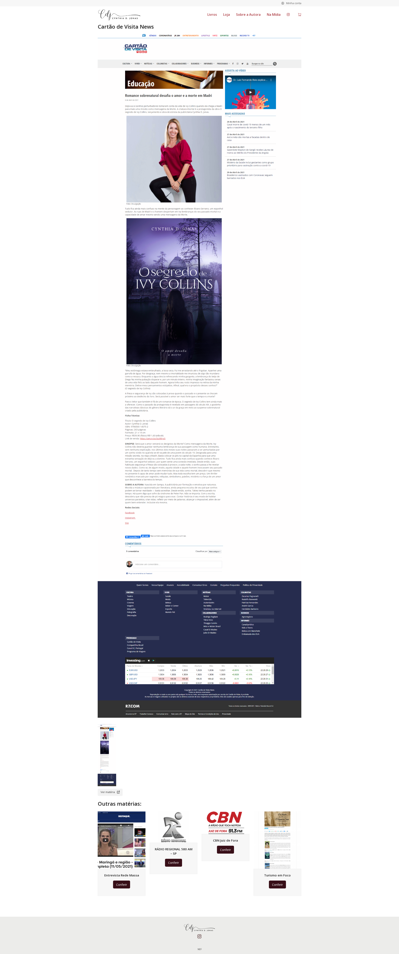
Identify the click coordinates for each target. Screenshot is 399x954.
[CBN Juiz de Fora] (225, 822)
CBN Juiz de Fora (225, 840)
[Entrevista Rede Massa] (121, 840)
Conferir (121, 885)
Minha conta (293, 3)
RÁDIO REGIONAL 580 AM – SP (173, 851)
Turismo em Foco (277, 875)
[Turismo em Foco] (277, 840)
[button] (299, 15)
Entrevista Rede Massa (121, 875)
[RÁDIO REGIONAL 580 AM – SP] (173, 827)
